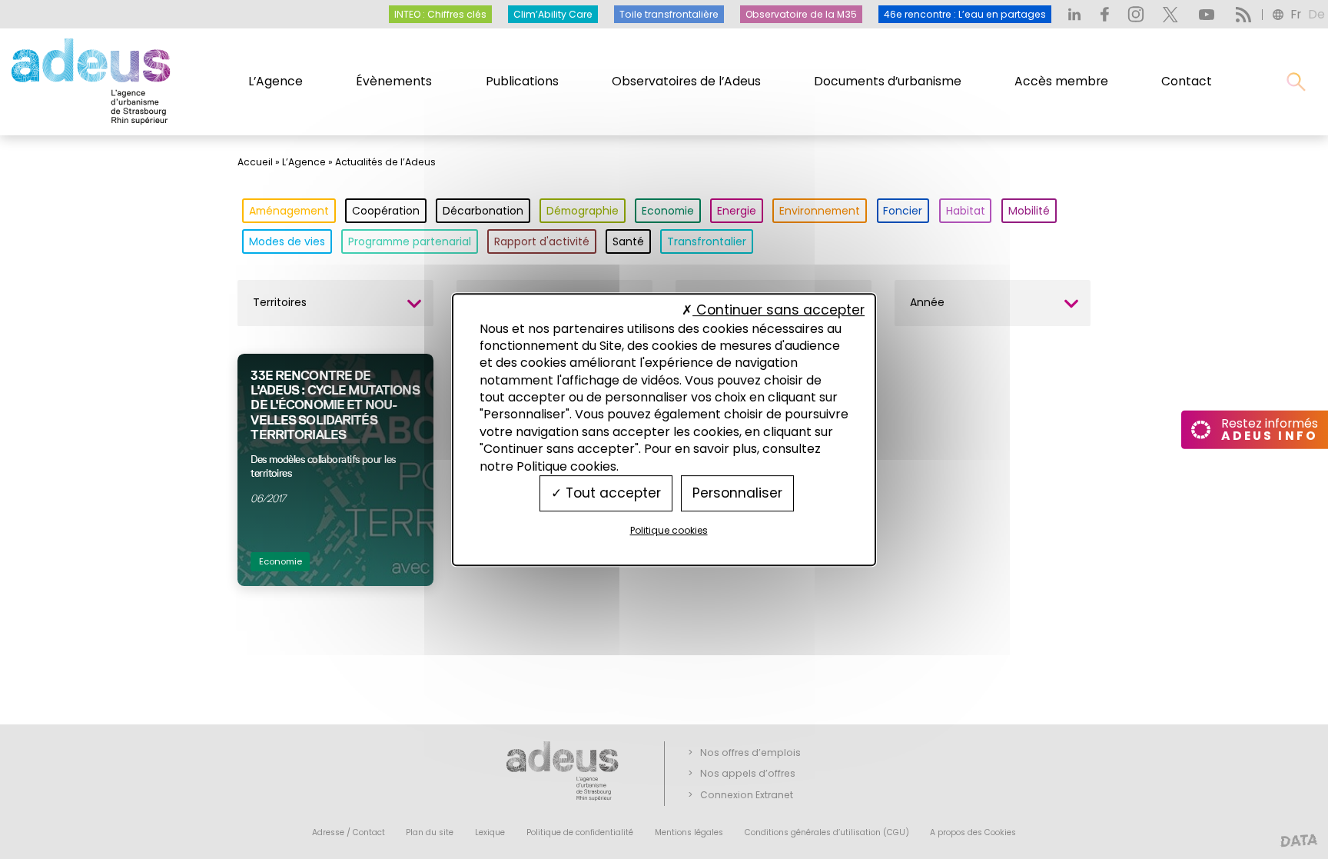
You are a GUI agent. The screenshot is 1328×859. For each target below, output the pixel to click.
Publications (522, 81)
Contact (1186, 81)
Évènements (394, 81)
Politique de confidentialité (579, 832)
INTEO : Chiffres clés (440, 14)
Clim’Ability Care (553, 14)
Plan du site (429, 832)
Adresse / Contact (348, 832)
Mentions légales (689, 832)
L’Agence (275, 81)
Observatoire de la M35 (801, 14)
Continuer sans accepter (778, 310)
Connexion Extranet (746, 794)
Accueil (255, 161)
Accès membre (1061, 81)
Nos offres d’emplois (750, 752)
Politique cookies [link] (669, 530)
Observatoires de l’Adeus (686, 81)
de (1316, 14)
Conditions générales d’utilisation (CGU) (827, 832)
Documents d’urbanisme (887, 81)
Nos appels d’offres (747, 773)
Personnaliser (737, 493)
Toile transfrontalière (669, 14)
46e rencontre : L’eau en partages (965, 14)
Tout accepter (611, 493)
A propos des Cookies (973, 832)
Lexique (490, 832)
